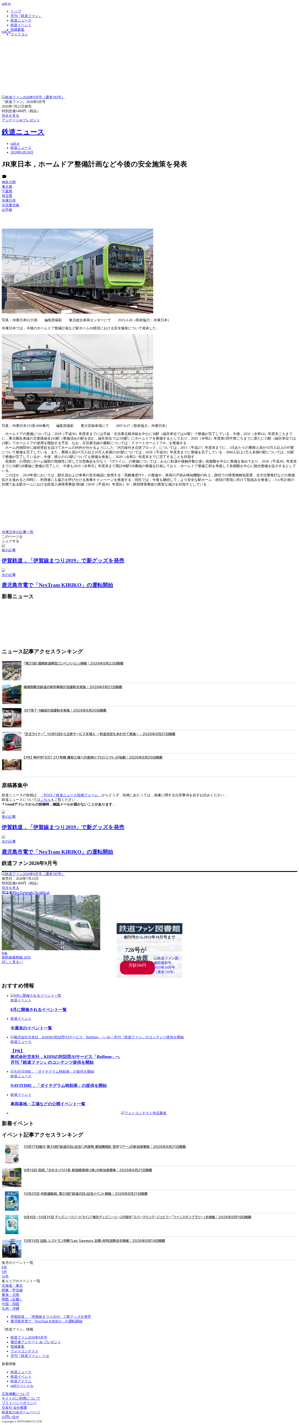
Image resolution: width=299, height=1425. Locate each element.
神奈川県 (9, 182)
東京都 (7, 187)
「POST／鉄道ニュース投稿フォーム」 (71, 795)
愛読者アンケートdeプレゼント (26, 892)
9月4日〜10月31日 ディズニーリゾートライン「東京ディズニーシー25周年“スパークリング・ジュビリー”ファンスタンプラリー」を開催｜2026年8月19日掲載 (137, 1217)
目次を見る (10, 888)
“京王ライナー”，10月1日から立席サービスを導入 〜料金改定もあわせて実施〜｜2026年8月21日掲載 (99, 734)
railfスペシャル (22, 1386)
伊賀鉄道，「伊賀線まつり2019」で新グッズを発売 (51, 1316)
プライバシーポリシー (19, 1403)
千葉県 (7, 191)
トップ (16, 11)
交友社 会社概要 (14, 1407)
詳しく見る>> (12, 962)
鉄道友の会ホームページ (21, 1412)
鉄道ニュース (21, 20)
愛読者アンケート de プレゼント (36, 1342)
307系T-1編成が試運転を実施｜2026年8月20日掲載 (65, 710)
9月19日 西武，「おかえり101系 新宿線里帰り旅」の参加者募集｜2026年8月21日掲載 (88, 1170)
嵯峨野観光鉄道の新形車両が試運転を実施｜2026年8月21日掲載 (73, 687)
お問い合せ (10, 1417)
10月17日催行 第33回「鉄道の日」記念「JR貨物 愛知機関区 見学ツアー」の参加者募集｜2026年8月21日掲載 (105, 1146)
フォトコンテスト (25, 1351)
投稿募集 (18, 29)
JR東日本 (9, 200)
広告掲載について (16, 1394)
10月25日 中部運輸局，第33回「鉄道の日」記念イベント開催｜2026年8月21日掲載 (86, 1193)
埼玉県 (7, 196)
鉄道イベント (21, 25)
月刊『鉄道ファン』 (26, 16)
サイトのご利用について (21, 1398)
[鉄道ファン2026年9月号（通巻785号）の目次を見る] (33, 97)
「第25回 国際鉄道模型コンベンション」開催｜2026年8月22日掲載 (73, 663)
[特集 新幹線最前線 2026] (51, 949)
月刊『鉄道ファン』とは (30, 1356)
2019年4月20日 (22, 152)
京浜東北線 (10, 205)
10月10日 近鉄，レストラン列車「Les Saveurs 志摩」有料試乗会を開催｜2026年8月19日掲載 (94, 1240)
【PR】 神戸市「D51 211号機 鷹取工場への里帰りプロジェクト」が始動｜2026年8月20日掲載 (93, 757)
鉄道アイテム (21, 1381)
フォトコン (19, 34)
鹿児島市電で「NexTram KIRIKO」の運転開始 (47, 1321)
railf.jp (6, 3)
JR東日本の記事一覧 (17, 532)
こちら (45, 800)
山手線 (7, 209)
